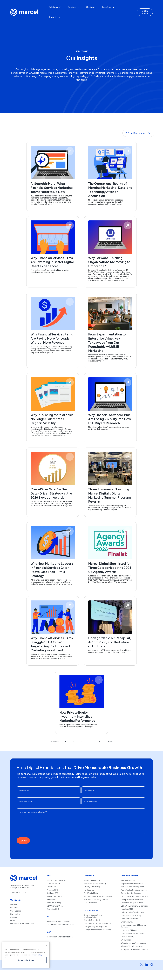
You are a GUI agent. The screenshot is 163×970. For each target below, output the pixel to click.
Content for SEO (54, 883)
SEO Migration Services (56, 906)
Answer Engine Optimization (59, 921)
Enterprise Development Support (135, 949)
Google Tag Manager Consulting (97, 930)
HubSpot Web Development (133, 912)
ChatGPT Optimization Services (60, 924)
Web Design (126, 940)
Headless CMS (127, 909)
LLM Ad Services (90, 903)
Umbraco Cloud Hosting (131, 915)
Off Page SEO (52, 893)
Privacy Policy (36, 955)
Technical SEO (53, 909)
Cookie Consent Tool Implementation (93, 916)
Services (13, 904)
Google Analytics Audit (93, 920)
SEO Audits (51, 899)
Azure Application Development (134, 890)
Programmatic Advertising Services (98, 896)
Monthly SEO (52, 890)
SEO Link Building (54, 903)
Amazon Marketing (92, 880)
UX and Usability (127, 937)
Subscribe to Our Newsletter (22, 924)
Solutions (14, 908)
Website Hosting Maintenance (133, 943)
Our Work (90, 7)
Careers (13, 917)
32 (100, 741)
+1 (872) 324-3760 (18, 893)
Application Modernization (132, 883)
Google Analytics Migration (95, 926)
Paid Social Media (91, 893)
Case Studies (15, 911)
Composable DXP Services (132, 899)
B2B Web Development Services (134, 906)
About (13, 920)
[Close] (46, 946)
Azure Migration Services (131, 893)
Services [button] (72, 7)
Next (110, 741)
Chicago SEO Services (56, 880)
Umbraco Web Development (133, 933)
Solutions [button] (53, 7)
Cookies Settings (26, 960)
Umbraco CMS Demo (130, 919)
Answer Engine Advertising (95, 883)
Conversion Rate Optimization (60, 937)
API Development (128, 880)
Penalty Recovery (54, 896)
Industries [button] (107, 7)
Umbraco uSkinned (129, 930)
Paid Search (89, 890)
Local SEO (51, 887)
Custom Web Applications (132, 903)
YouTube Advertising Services (96, 899)
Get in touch (145, 12)
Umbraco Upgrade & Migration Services (133, 926)
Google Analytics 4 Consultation (97, 923)
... (91, 741)
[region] (26, 955)
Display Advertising (92, 887)
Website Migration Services (132, 946)
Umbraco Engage (128, 922)
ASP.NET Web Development (132, 887)
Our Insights (15, 914)
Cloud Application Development (134, 896)
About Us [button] (53, 17)
